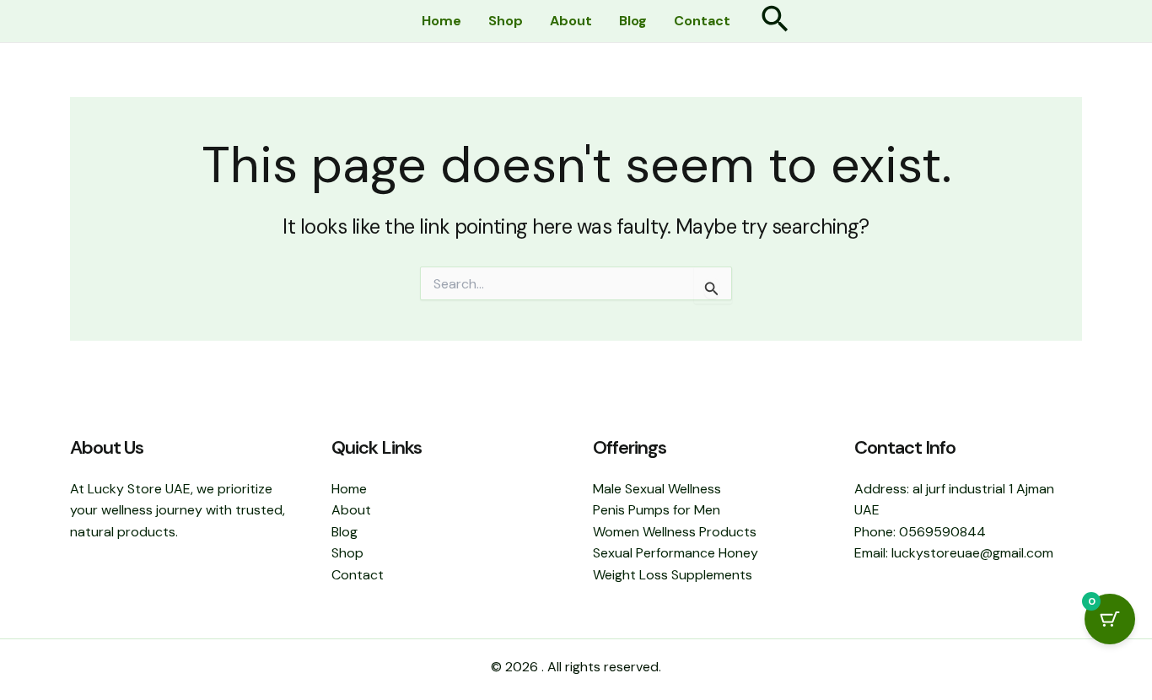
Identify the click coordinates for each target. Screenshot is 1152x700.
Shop (505, 21)
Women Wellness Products (674, 532)
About (571, 21)
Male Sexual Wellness (657, 489)
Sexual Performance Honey (675, 553)
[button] (775, 21)
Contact (702, 21)
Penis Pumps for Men (656, 510)
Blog (633, 21)
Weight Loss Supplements (672, 575)
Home (441, 21)
